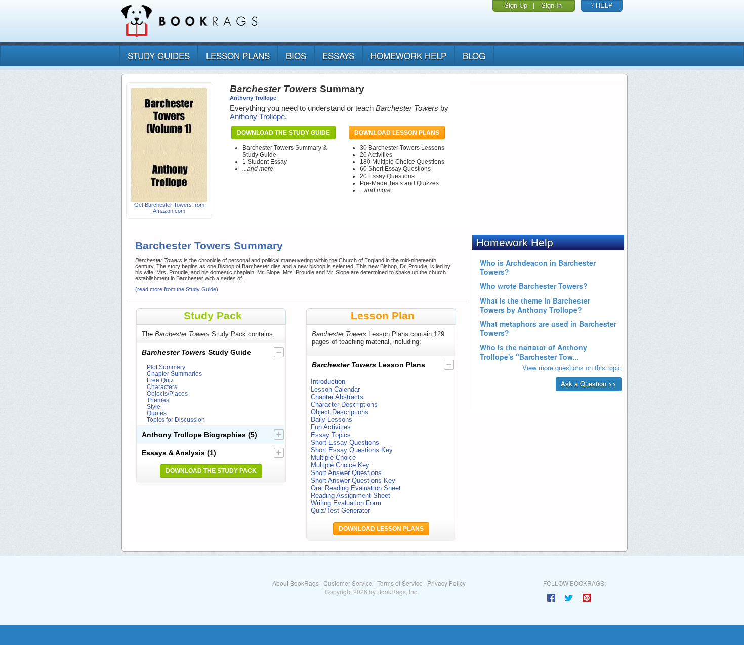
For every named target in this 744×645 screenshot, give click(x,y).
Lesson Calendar (335, 389)
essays (338, 55)
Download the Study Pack (211, 471)
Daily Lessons (331, 419)
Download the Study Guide (283, 132)
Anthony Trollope (253, 98)
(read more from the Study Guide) (176, 289)
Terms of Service (400, 583)
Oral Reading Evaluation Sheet (356, 488)
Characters (162, 386)
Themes (158, 400)
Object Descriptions (339, 412)
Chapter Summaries (174, 373)
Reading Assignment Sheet (350, 495)
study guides (159, 55)
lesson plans (238, 55)
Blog (474, 55)
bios (296, 55)
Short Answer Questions (346, 473)
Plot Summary (166, 367)
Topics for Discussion (176, 419)
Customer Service (348, 583)
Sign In (551, 5)
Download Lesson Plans (396, 132)
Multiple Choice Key (340, 465)
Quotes (157, 413)
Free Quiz (160, 380)
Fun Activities (331, 427)
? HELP (601, 5)
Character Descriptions (344, 404)
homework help (408, 55)
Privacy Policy (446, 583)
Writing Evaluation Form (346, 503)
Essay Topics (331, 435)
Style (153, 406)
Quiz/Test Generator (340, 510)
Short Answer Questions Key (353, 480)
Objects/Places (167, 393)
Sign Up (515, 5)
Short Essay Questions (345, 442)
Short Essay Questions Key (352, 450)
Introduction (328, 381)
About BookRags (295, 583)
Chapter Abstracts (337, 397)
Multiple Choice (333, 457)
